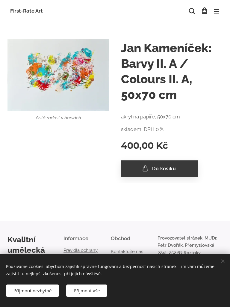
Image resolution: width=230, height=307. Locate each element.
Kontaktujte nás (127, 251)
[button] (191, 11)
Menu (217, 11)
